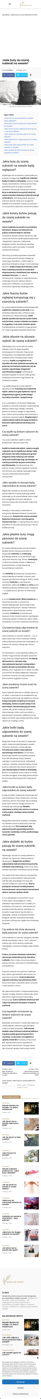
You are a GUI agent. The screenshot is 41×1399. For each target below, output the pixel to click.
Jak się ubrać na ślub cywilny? (11, 1138)
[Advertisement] (20, 37)
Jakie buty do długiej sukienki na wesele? (11, 1233)
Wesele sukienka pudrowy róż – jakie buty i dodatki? (10, 1171)
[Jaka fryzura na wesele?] (31, 1156)
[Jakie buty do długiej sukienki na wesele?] (31, 1235)
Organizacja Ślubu (8, 1350)
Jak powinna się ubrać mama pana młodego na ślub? (31, 1073)
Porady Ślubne (7, 1335)
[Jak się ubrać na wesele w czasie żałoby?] (31, 1187)
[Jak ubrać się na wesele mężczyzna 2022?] (31, 1124)
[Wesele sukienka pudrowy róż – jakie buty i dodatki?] (31, 1172)
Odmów (20, 1388)
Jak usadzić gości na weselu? (11, 1353)
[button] (38, 1358)
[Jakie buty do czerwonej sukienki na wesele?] (31, 1203)
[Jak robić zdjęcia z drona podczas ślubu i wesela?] (31, 1340)
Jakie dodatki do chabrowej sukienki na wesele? (9, 1073)
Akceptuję (21, 1382)
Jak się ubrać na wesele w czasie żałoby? (9, 1187)
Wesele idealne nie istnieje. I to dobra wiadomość (10, 1107)
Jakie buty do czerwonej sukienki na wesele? (11, 1202)
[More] (30, 75)
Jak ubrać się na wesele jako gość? (10, 1249)
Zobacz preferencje (20, 1394)
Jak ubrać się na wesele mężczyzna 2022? (10, 1123)
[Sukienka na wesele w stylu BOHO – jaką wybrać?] (31, 1219)
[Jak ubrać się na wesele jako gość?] (31, 1251)
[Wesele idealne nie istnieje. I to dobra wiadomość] (31, 1108)
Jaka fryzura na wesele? (9, 1154)
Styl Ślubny (6, 15)
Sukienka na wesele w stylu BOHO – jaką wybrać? (11, 1218)
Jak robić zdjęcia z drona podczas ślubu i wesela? (12, 1339)
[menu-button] (10, 4)
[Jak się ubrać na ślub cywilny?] (31, 1140)
